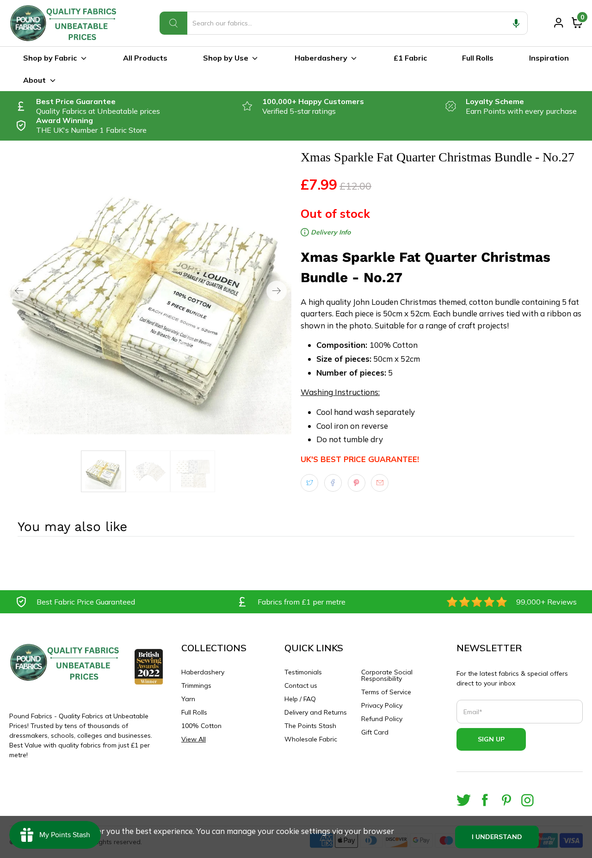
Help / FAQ (300, 699)
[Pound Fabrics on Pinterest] (506, 800)
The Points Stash (310, 726)
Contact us (300, 685)
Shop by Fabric (50, 57)
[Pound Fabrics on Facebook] (485, 800)
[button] (516, 23)
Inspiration (549, 57)
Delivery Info (330, 232)
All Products (145, 57)
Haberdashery (321, 57)
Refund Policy (381, 719)
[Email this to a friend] (379, 483)
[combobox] (344, 23)
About (34, 80)
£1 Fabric (410, 57)
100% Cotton (201, 726)
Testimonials (303, 672)
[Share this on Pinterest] (356, 483)
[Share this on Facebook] (333, 483)
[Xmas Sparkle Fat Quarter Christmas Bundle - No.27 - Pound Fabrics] (148, 291)
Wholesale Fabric (310, 739)
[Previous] (19, 291)
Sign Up (491, 739)
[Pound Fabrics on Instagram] (527, 800)
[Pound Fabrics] (64, 23)
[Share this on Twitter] (309, 483)
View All (193, 739)
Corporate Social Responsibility (387, 675)
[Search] (173, 23)
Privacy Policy (381, 705)
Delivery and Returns (315, 712)
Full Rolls (477, 57)
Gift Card (374, 732)
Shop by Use (225, 57)
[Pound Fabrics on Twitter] (463, 800)
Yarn (188, 699)
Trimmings (196, 685)
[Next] (276, 291)
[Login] (559, 23)
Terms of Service (386, 692)
